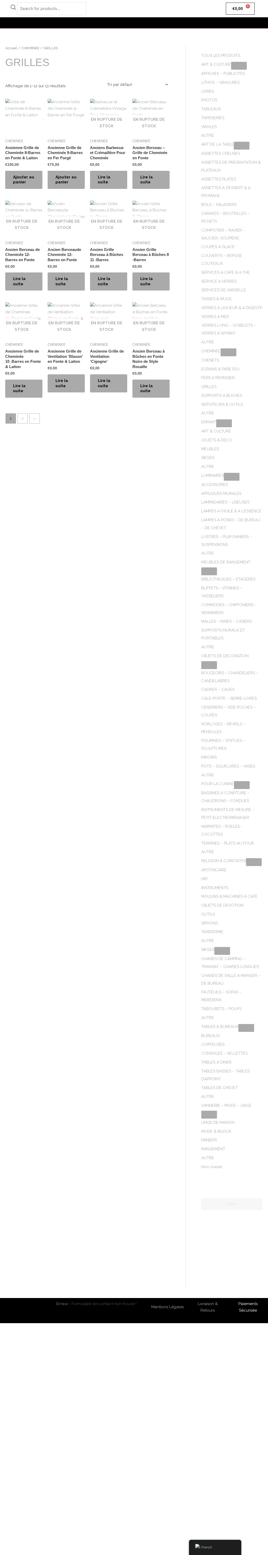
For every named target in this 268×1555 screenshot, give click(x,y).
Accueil (11, 48)
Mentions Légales (167, 1307)
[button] (134, 23)
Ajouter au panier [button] (23, 180)
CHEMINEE (30, 48)
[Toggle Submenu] (239, 66)
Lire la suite (104, 180)
